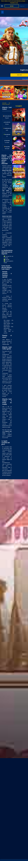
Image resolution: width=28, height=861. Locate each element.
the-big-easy (17, 86)
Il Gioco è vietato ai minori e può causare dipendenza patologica (13, 1)
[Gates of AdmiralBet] (18, 129)
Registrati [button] (22, 6)
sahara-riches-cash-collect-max (6, 87)
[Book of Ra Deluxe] (18, 114)
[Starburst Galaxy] (18, 143)
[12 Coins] (18, 199)
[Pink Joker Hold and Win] (18, 157)
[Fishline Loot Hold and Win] (18, 185)
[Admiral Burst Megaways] (18, 171)
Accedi (11, 6)
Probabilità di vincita (14, 3)
